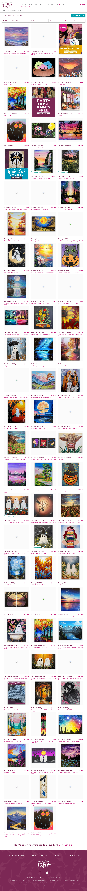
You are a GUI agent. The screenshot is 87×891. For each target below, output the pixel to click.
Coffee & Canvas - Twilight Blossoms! (68, 772)
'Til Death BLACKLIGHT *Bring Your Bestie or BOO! (43, 773)
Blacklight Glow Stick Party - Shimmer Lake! (43, 616)
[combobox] (20, 20)
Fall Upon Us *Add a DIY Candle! (39, 647)
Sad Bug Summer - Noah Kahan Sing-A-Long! (43, 522)
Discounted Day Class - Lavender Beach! (15, 53)
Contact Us (54, 878)
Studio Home (22, 4)
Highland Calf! (61, 459)
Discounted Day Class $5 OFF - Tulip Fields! (69, 522)
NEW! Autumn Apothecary (65, 115)
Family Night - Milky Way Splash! (39, 366)
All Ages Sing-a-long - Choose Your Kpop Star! (43, 459)
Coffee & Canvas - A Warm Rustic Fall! (41, 397)
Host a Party (39, 4)
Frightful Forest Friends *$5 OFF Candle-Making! (42, 710)
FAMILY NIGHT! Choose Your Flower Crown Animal (42, 54)
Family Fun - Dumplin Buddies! (39, 84)
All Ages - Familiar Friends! (11, 428)
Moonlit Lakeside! (9, 584)
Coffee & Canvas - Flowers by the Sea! (14, 459)
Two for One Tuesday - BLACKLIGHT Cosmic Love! (16, 335)
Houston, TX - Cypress (25, 6)
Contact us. (66, 845)
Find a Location (15, 855)
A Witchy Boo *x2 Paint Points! (39, 553)
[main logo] (8, 2)
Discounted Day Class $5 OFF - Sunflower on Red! (70, 335)
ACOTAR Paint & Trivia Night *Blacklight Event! (70, 240)
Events (30, 4)
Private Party (39, 855)
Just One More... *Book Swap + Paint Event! (69, 553)
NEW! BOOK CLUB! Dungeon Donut (13, 147)
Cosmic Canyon (62, 84)
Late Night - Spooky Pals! (11, 272)
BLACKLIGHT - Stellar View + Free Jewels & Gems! (69, 679)
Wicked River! (8, 84)
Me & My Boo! (61, 584)
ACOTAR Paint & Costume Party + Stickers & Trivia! (16, 835)
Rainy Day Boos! (8, 366)
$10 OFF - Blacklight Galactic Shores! (68, 303)
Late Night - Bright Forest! (65, 209)
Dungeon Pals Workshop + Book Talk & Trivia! (16, 397)
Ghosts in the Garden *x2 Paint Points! (14, 522)
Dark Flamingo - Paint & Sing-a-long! (68, 709)
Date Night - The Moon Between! (40, 240)
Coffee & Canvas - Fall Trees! (38, 584)
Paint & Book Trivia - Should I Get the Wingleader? (41, 804)
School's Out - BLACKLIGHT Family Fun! (41, 303)
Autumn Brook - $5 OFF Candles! (67, 366)
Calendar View (78, 15)
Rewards (83, 4)
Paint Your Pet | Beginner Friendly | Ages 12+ (70, 397)
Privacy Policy (35, 878)
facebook (40, 872)
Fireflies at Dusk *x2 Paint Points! (66, 178)
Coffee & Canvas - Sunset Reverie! (13, 240)
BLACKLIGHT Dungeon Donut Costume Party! (43, 835)
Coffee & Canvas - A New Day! (66, 616)
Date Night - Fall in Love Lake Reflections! (15, 616)
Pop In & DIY (49, 4)
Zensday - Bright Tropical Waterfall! (40, 178)
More (56, 4)
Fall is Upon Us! (8, 115)
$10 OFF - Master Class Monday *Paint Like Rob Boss (70, 648)
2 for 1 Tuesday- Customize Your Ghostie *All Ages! (16, 679)
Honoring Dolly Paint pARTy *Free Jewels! (42, 209)
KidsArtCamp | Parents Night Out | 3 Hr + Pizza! (16, 209)
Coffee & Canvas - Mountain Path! (13, 741)
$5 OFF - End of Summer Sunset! (67, 147)
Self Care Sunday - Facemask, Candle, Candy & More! (16, 491)
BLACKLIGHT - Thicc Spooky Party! (67, 428)
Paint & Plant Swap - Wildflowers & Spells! (42, 334)
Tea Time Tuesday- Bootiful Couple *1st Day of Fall (43, 679)
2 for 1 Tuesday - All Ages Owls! (39, 147)
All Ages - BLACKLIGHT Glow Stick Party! (69, 741)
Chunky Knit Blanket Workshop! (12, 709)
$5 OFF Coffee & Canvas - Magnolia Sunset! (42, 272)
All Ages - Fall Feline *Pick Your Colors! (68, 272)
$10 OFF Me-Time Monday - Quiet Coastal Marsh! (42, 491)
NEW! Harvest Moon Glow (38, 428)
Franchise (65, 4)
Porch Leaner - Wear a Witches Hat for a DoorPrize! (42, 742)
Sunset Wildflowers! (9, 772)
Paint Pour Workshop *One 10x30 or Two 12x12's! (15, 554)
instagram (47, 872)
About (58, 855)
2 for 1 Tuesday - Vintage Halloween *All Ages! (70, 491)
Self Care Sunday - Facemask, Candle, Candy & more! (16, 304)
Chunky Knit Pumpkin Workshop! (13, 803)
